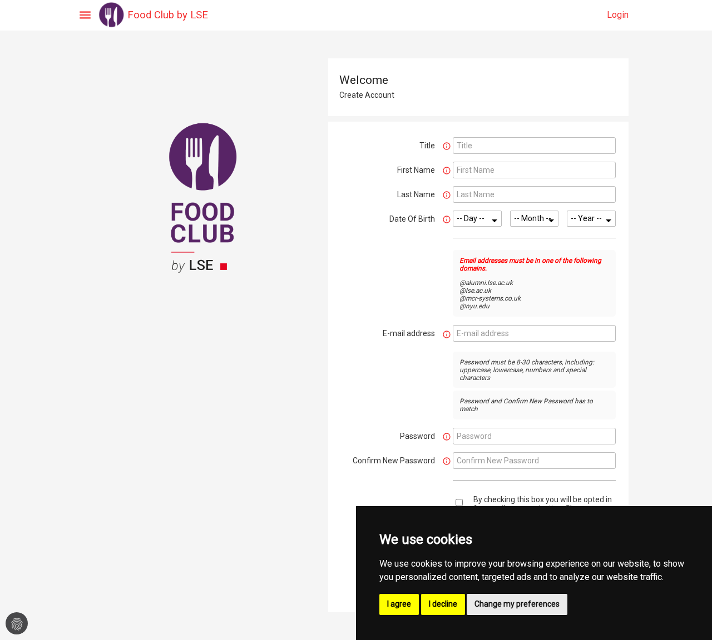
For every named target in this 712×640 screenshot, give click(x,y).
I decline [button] (443, 603)
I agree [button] (399, 603)
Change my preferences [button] (517, 603)
